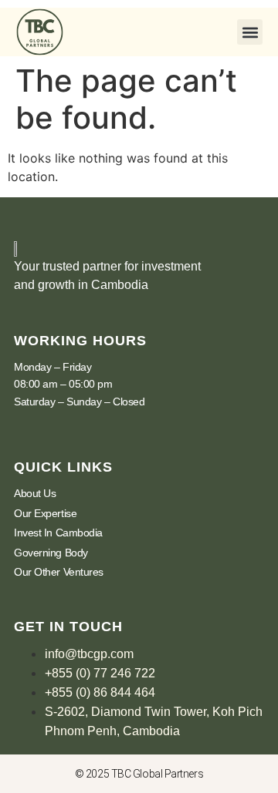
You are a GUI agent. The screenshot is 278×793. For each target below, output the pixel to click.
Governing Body (51, 552)
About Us (35, 493)
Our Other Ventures (58, 572)
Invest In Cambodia (58, 532)
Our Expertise (45, 513)
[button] (250, 32)
